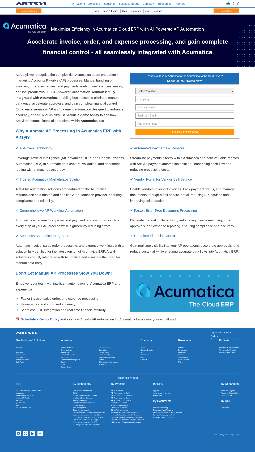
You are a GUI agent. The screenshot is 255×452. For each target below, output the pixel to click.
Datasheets (182, 350)
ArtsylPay (19, 352)
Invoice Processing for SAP (164, 415)
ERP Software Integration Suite (28, 391)
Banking (102, 364)
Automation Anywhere (162, 393)
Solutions (94, 3)
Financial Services (68, 355)
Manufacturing (66, 357)
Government (104, 352)
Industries (109, 3)
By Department (230, 383)
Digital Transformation (119, 410)
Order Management (119, 403)
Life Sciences (104, 347)
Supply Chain (66, 367)
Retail (101, 360)
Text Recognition (79, 408)
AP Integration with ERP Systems (86, 425)
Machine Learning (80, 400)
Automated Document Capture (85, 395)
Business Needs (129, 3)
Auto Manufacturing (107, 357)
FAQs (180, 362)
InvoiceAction (21, 355)
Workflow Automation (119, 405)
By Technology (82, 383)
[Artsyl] (32, 4)
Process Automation (119, 408)
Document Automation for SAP (85, 422)
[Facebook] (40, 433)
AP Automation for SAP (120, 393)
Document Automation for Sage (85, 420)
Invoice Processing (160, 408)
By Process (118, 383)
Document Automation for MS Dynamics (88, 417)
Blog (124, 11)
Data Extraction (79, 405)
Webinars (182, 352)
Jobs (147, 11)
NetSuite (19, 400)
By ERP (21, 383)
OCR (75, 393)
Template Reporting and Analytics (124, 412)
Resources (164, 3)
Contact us (226, 11)
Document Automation (82, 410)
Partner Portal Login (227, 352)
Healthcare (65, 352)
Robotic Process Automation (84, 403)
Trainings (181, 355)
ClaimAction (20, 362)
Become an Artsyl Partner (229, 347)
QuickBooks (20, 403)
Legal (63, 364)
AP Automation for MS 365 (121, 400)
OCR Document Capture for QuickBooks (89, 412)
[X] (25, 433)
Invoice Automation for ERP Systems (125, 415)
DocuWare (225, 408)
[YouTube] (18, 433)
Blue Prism (157, 395)
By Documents (162, 401)
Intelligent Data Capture (82, 398)
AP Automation (117, 391)
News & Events (110, 11)
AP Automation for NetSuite (122, 395)
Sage (18, 405)
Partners (180, 3)
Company (149, 3)
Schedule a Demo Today (40, 319)
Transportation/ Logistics (70, 360)
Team (96, 11)
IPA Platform (77, 3)
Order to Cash (226, 395)
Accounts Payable (228, 391)
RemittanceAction (23, 360)
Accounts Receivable (229, 393)
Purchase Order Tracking (163, 410)
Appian (156, 391)
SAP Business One (23, 408)
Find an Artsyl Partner (227, 350)
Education (103, 350)
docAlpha (19, 347)
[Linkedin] (32, 433)
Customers (135, 11)
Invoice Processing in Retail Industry (167, 412)
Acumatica (20, 393)
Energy (63, 362)
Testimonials (183, 357)
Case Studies (183, 360)
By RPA (158, 383)
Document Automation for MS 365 (86, 415)
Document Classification (82, 391)
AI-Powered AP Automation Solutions (126, 422)
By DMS (226, 401)
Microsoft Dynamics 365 (25, 395)
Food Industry (104, 355)
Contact (158, 11)
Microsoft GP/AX (22, 398)
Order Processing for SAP (163, 417)
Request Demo (28, 11)
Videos (181, 347)
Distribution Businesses (108, 362)
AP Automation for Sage (120, 398)
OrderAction (20, 357)
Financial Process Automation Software (126, 417)
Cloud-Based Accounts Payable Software (127, 420)
